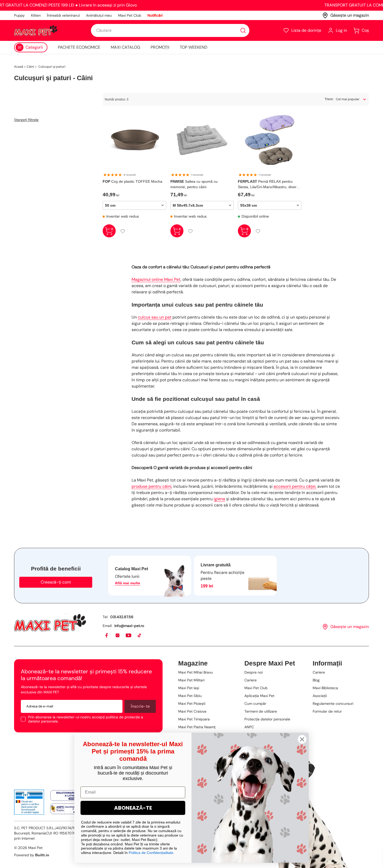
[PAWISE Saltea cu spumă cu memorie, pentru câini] (202, 140)
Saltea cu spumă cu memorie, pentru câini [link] (194, 184)
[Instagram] (118, 635)
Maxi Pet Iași (188, 688)
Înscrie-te (140, 706)
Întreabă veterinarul (63, 15)
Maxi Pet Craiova (192, 711)
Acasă (18, 67)
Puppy (19, 15)
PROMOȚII (160, 47)
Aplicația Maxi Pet (259, 695)
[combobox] (170, 30)
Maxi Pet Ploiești (191, 703)
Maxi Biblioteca (325, 688)
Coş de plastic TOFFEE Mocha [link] (132, 181)
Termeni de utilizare (260, 711)
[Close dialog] (302, 739)
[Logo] (35, 30)
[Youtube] (129, 635)
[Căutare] (243, 30)
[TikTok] (139, 635)
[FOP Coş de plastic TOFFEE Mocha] (134, 140)
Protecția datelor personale (267, 719)
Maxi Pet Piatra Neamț (196, 727)
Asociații (320, 695)
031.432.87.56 (121, 616)
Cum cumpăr (255, 703)
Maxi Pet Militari (191, 680)
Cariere (250, 680)
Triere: (329, 99)
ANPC (249, 727)
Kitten (36, 15)
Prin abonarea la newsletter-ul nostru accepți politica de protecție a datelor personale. (85, 719)
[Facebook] (107, 635)
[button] (302, 30)
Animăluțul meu (99, 15)
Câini (30, 67)
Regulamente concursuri (333, 703)
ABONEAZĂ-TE (133, 808)
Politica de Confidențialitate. (151, 853)
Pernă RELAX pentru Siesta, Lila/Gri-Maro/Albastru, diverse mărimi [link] (269, 184)
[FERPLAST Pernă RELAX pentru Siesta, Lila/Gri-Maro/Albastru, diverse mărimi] (269, 140)
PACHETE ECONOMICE (79, 47)
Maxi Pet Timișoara (194, 719)
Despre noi (253, 672)
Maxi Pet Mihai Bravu (195, 672)
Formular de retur (327, 711)
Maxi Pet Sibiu (190, 695)
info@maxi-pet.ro (129, 625)
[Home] (50, 623)
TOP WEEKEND (193, 47)
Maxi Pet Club (129, 15)
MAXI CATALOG (125, 47)
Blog (316, 680)
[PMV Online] (29, 802)
